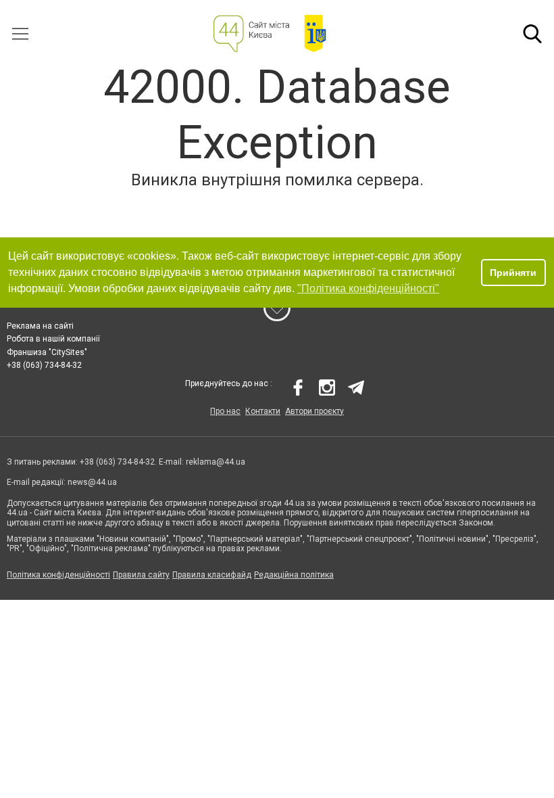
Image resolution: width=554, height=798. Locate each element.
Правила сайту (141, 575)
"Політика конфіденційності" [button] (368, 288)
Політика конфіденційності (58, 575)
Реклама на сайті (40, 326)
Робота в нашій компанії (53, 339)
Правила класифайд (211, 575)
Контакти (262, 411)
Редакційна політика (294, 575)
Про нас (225, 411)
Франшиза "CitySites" (47, 352)
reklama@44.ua (215, 462)
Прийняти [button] (513, 272)
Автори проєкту (314, 411)
